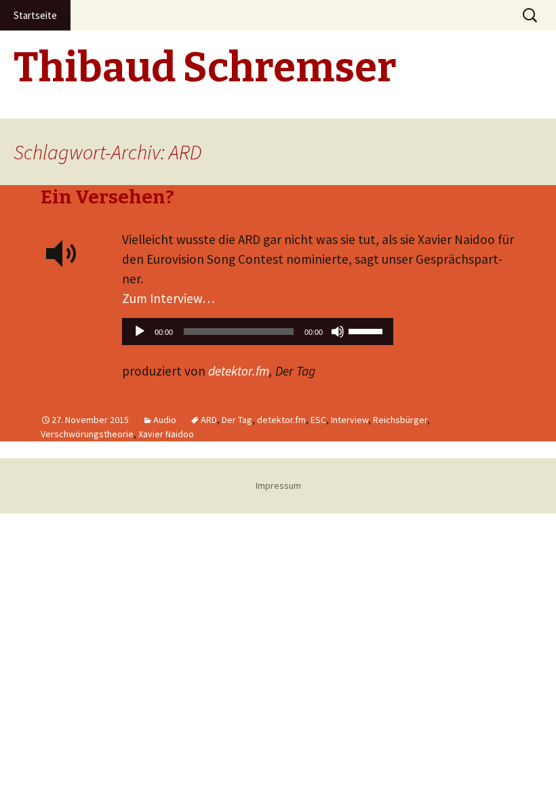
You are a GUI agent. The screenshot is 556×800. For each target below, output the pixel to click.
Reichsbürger (400, 420)
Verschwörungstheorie (87, 434)
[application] (257, 335)
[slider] (367, 330)
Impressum (278, 485)
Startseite (35, 15)
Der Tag (237, 420)
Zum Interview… (168, 298)
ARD (209, 420)
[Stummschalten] (337, 331)
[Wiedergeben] (139, 331)
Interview (349, 420)
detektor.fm (238, 371)
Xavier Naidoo (166, 434)
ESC (318, 420)
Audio (164, 420)
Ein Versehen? (107, 197)
